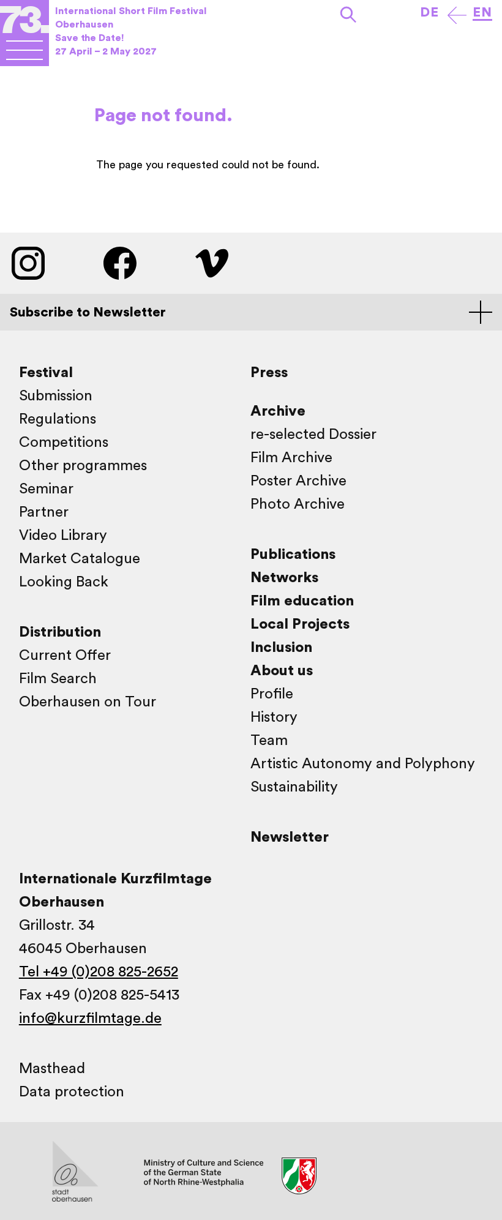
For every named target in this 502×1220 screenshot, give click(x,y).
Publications (292, 554)
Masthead (52, 1068)
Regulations (57, 419)
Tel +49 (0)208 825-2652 (98, 972)
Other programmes (83, 465)
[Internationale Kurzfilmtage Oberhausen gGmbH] (24, 49)
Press (269, 372)
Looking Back (63, 582)
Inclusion (281, 647)
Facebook (120, 263)
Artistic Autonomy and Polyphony (362, 764)
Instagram (28, 263)
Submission (55, 396)
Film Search (58, 679)
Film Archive (291, 458)
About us (281, 671)
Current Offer (65, 655)
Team (269, 740)
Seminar (46, 489)
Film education (302, 601)
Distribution (60, 632)
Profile (271, 694)
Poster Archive (298, 481)
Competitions (63, 442)
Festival (46, 372)
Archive (277, 411)
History (274, 717)
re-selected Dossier (313, 434)
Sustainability (294, 787)
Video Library (63, 535)
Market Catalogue (79, 559)
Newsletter (289, 837)
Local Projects (300, 624)
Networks (284, 578)
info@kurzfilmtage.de (90, 1018)
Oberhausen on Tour (87, 702)
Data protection (71, 1092)
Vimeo (211, 263)
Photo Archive (297, 504)
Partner (44, 512)
